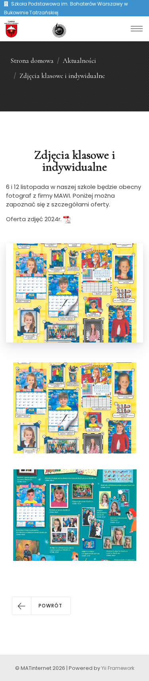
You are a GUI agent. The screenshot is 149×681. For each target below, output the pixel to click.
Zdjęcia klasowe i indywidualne (62, 76)
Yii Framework (117, 668)
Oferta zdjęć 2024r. (34, 219)
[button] (41, 606)
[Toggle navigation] (137, 29)
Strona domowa (32, 60)
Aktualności (79, 60)
